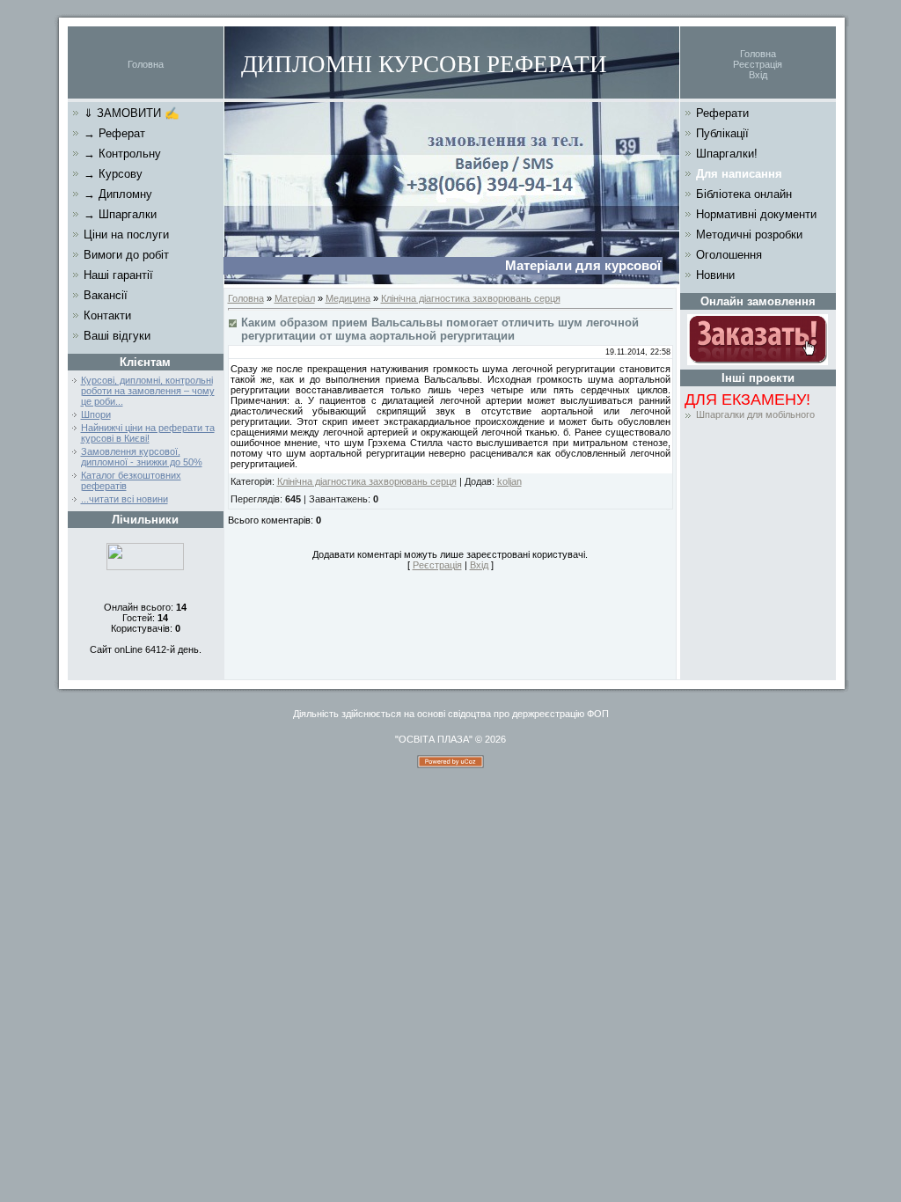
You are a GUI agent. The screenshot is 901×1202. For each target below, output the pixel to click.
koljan (509, 481)
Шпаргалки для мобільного (755, 414)
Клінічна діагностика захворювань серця (470, 298)
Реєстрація (757, 64)
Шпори (96, 414)
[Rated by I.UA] (145, 566)
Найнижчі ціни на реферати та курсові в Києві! (148, 432)
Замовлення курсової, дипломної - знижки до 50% (141, 456)
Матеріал (295, 298)
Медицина (348, 298)
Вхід (758, 75)
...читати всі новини (124, 499)
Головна (146, 64)
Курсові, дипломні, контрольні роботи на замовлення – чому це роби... (148, 391)
